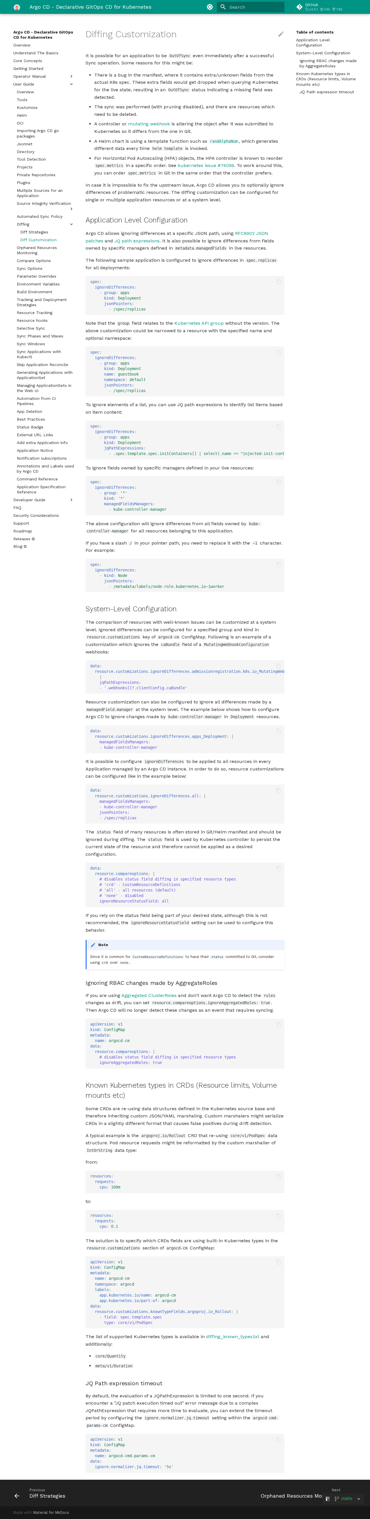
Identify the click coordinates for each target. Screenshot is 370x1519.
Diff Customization (38, 239)
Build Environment (34, 291)
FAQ (17, 507)
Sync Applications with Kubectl (39, 354)
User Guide (23, 84)
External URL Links (35, 434)
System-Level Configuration (323, 53)
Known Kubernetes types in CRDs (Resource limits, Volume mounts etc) (326, 78)
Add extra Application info (42, 442)
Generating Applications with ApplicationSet (45, 375)
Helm (22, 115)
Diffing (23, 224)
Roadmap (22, 531)
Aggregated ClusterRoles (149, 995)
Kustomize (27, 107)
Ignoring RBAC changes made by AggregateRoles (328, 63)
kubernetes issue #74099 (206, 165)
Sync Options (29, 268)
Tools (22, 99)
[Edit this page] (281, 34)
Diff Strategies (34, 232)
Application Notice (35, 450)
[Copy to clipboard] (278, 281)
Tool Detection (31, 159)
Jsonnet (24, 144)
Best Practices (31, 419)
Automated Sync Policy (39, 216)
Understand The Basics (35, 53)
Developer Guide (29, 499)
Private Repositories (36, 174)
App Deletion (29, 411)
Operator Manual (29, 76)
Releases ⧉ (24, 538)
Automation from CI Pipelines (36, 401)
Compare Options (34, 260)
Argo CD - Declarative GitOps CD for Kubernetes (43, 35)
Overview (22, 45)
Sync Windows (31, 343)
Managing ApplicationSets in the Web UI (44, 388)
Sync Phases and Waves (40, 336)
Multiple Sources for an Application (40, 193)
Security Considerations (36, 515)
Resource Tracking (34, 312)
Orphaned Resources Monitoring (37, 250)
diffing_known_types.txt (232, 1336)
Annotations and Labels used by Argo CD (45, 468)
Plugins (23, 182)
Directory (25, 151)
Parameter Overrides (36, 276)
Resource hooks (32, 320)
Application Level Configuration (313, 42)
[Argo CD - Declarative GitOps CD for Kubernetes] (17, 7)
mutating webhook (149, 124)
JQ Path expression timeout (326, 92)
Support (21, 523)
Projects (25, 167)
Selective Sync (31, 328)
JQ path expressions (137, 241)
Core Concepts (27, 60)
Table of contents (315, 32)
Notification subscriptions (42, 458)
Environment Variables (38, 284)
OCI (20, 123)
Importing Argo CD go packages (38, 133)
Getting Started (28, 68)
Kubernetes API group (199, 323)
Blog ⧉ (20, 546)
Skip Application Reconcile (42, 364)
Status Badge (30, 427)
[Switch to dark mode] (210, 7)
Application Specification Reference (41, 489)
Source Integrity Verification (44, 203)
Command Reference (37, 479)
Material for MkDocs (51, 1512)
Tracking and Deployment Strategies (42, 302)
